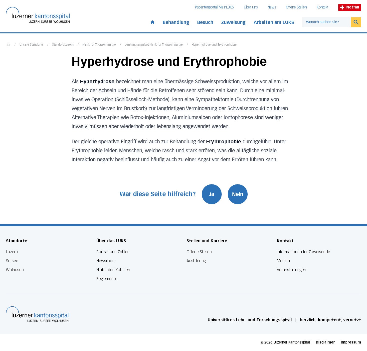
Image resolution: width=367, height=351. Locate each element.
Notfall (352, 7)
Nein (237, 194)
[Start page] (152, 21)
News (272, 7)
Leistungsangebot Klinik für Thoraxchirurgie (154, 44)
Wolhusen (15, 269)
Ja (211, 194)
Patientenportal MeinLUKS (214, 7)
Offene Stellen (296, 7)
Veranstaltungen (291, 269)
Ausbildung (196, 261)
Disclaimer (325, 342)
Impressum (351, 342)
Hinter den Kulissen (113, 269)
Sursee (12, 261)
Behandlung (176, 22)
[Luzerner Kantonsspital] (37, 314)
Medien (283, 261)
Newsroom (106, 261)
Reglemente (106, 278)
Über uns (251, 7)
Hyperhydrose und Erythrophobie (214, 44)
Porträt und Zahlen (113, 252)
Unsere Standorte (31, 44)
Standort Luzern (63, 44)
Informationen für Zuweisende (303, 252)
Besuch (205, 22)
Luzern (12, 252)
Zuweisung (233, 22)
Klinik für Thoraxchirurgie (99, 44)
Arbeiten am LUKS (274, 22)
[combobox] (326, 22)
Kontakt (322, 7)
